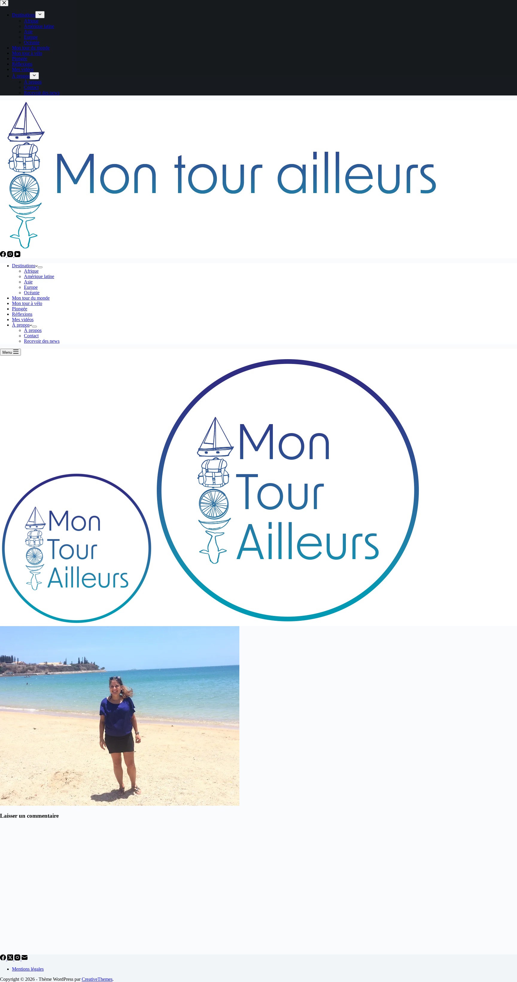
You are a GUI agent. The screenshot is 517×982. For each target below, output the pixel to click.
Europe (31, 287)
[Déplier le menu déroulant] (40, 267)
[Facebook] (3, 255)
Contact (31, 335)
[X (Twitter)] (10, 958)
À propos (21, 324)
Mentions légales (28, 969)
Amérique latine (39, 276)
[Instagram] (10, 255)
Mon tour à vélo (27, 303)
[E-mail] (25, 958)
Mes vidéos (23, 319)
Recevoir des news (42, 341)
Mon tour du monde (31, 297)
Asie (28, 281)
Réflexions (22, 314)
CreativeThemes (97, 979)
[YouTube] (17, 255)
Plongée (19, 308)
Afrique (31, 271)
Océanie (31, 292)
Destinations (23, 265)
